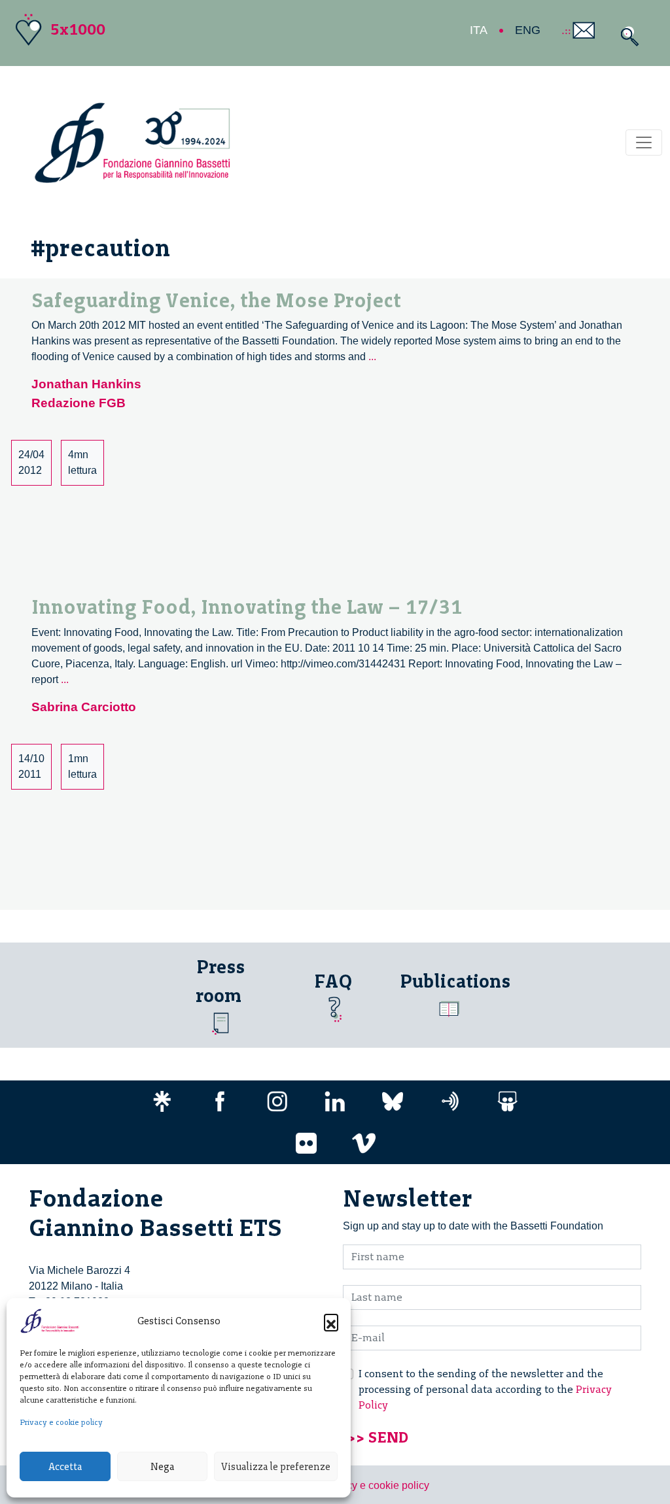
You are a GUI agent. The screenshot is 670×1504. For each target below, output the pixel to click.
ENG (527, 30)
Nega (162, 1467)
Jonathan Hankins (86, 384)
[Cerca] (626, 36)
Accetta (65, 1467)
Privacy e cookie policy (61, 1422)
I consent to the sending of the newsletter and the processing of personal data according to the (485, 1389)
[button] (331, 1321)
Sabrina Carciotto (83, 707)
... (372, 356)
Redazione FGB (78, 403)
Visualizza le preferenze (275, 1467)
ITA (478, 30)
